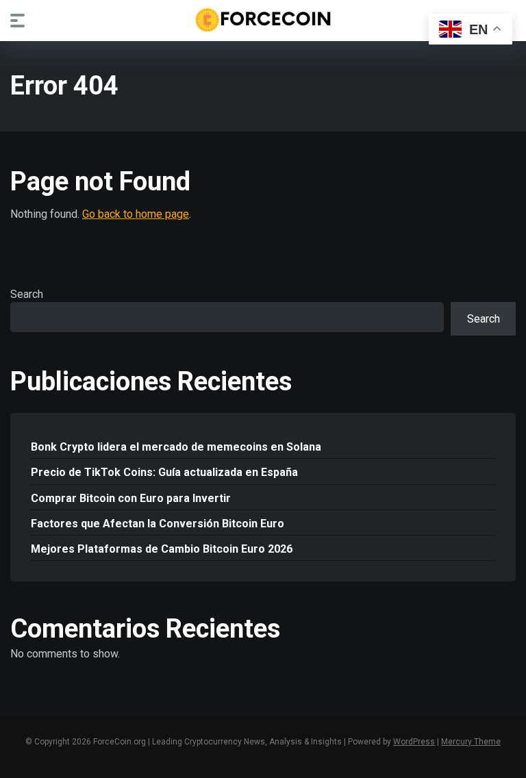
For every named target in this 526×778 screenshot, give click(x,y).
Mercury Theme (471, 741)
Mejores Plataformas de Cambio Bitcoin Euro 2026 (161, 548)
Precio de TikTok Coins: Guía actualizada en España (164, 472)
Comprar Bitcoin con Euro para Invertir (131, 498)
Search (26, 294)
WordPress (414, 741)
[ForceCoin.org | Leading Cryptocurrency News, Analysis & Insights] (263, 20)
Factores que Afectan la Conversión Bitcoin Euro (157, 523)
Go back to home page (135, 214)
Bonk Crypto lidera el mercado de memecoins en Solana (176, 446)
